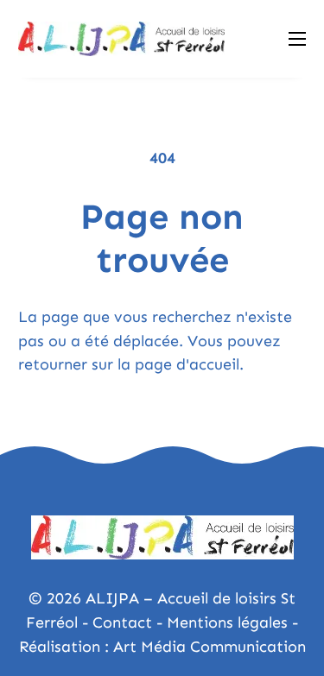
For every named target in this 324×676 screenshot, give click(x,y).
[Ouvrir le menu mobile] (297, 39)
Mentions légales (227, 622)
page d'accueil (187, 364)
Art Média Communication (209, 646)
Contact (122, 622)
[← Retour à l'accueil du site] (121, 39)
